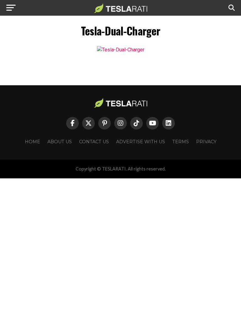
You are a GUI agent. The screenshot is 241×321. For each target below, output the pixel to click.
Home (32, 142)
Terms (180, 142)
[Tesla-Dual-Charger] (120, 50)
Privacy (206, 142)
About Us (59, 142)
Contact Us (94, 142)
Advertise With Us (140, 142)
